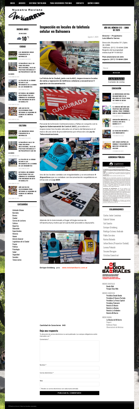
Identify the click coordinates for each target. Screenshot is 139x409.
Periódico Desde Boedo (114, 295)
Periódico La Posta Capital (115, 300)
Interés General (18, 239)
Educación (16, 228)
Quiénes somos (93, 3)
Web (41, 381)
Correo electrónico (47, 373)
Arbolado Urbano (18, 210)
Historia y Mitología (37, 3)
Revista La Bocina (112, 308)
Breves (15, 215)
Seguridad (16, 254)
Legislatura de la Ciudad (21, 241)
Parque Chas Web (112, 288)
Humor (15, 236)
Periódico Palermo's (113, 303)
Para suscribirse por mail (61, 3)
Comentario (44, 339)
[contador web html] (116, 79)
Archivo (22, 3)
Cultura (15, 223)
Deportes (16, 226)
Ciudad (15, 218)
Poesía (15, 244)
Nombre (43, 365)
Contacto (80, 3)
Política (15, 246)
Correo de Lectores (19, 220)
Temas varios (17, 259)
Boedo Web (110, 286)
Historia (15, 233)
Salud (14, 252)
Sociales (15, 257)
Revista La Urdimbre (113, 310)
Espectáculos (17, 231)
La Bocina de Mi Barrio (114, 319)
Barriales (16, 212)
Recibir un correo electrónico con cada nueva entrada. (59, 389)
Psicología (16, 249)
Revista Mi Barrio (112, 313)
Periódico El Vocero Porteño (115, 298)
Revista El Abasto (112, 305)
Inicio (12, 3)
